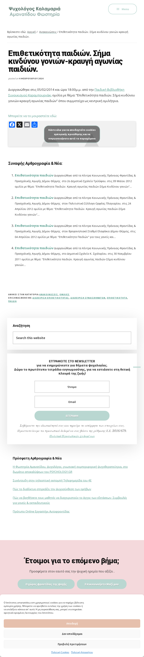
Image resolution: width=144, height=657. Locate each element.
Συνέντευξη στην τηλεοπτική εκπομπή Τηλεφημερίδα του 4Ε (52, 480)
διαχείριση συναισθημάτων (87, 297)
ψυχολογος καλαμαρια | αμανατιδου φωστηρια (35, 11)
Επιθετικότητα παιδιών (34, 175)
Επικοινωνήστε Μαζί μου (102, 584)
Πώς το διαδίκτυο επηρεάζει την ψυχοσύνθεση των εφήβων (52, 489)
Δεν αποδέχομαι (72, 634)
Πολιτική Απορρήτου (82, 652)
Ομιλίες (64, 294)
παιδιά (12, 301)
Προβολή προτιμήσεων (72, 644)
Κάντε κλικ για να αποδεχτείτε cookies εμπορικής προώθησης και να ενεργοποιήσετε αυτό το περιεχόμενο (72, 134)
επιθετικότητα (117, 297)
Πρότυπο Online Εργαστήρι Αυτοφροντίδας (41, 511)
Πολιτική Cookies (60, 652)
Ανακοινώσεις (48, 294)
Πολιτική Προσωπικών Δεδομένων (72, 436)
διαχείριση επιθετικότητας (50, 297)
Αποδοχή (72, 623)
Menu (125, 9)
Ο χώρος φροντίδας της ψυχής (46, 584)
